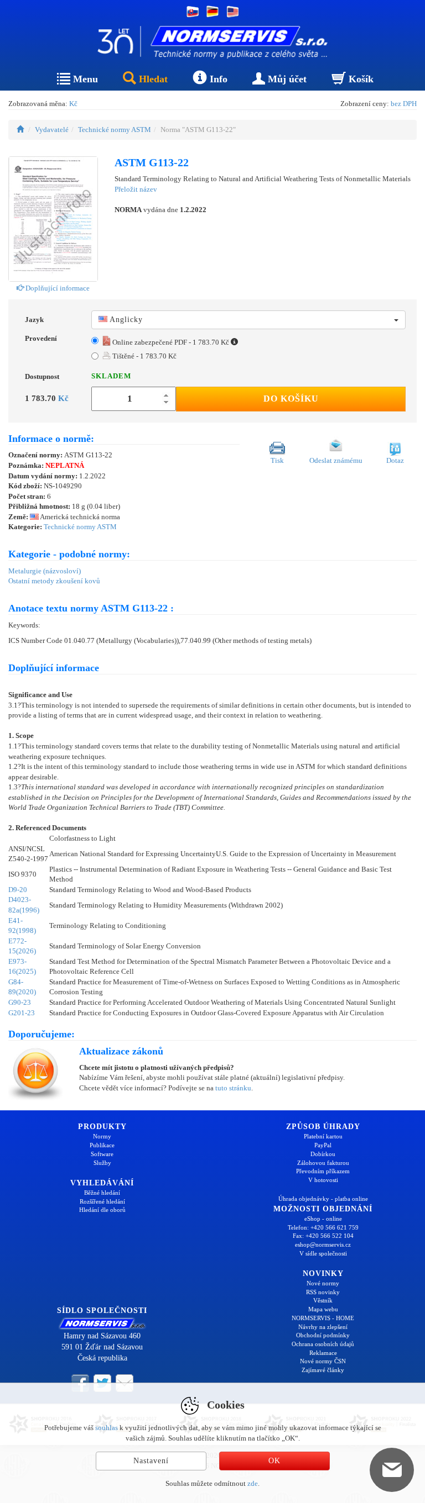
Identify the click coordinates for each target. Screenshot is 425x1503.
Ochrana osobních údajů (323, 1344)
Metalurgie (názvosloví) (44, 571)
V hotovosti (323, 1180)
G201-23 (21, 1013)
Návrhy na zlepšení (323, 1326)
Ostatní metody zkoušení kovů (54, 581)
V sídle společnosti (323, 1253)
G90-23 (19, 1002)
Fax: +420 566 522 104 (323, 1235)
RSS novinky (323, 1292)
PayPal (322, 1145)
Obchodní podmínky (323, 1335)
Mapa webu (323, 1309)
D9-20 (17, 889)
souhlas (106, 1427)
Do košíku (291, 398)
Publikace (102, 1145)
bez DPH (404, 103)
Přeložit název (136, 189)
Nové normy (323, 1283)
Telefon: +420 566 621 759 (323, 1227)
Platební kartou (323, 1136)
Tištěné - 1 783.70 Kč (144, 356)
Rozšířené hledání (102, 1201)
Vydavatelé (52, 129)
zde (252, 1483)
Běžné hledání (102, 1192)
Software (102, 1154)
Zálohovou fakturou (323, 1162)
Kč (73, 103)
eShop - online (323, 1218)
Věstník (323, 1300)
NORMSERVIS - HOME (323, 1318)
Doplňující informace (57, 288)
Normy (102, 1136)
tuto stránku (233, 1088)
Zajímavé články (323, 1370)
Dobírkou (322, 1154)
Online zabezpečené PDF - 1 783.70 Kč (171, 342)
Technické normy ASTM (114, 129)
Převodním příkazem (323, 1171)
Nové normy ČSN (323, 1361)
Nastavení (151, 1461)
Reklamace (323, 1352)
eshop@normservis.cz (323, 1244)
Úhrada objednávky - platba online (323, 1198)
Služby (102, 1162)
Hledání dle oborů (102, 1209)
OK (274, 1461)
